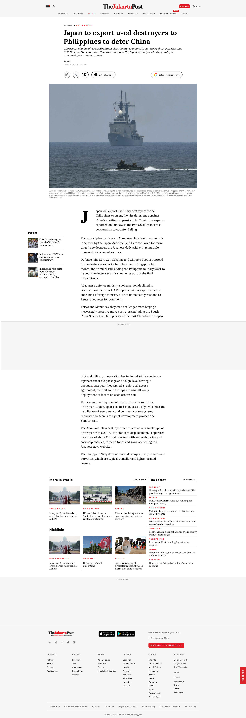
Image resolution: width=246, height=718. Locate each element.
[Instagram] (56, 642)
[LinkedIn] (50, 642)
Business (78, 13)
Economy (76, 660)
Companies (77, 667)
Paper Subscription (128, 706)
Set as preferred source (169, 75)
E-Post (185, 13)
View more (139, 479)
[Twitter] (68, 642)
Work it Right (154, 697)
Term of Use (190, 706)
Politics (50, 660)
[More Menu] (48, 6)
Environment (154, 693)
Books (151, 689)
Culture (152, 654)
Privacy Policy (148, 706)
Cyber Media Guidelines (76, 706)
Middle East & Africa (107, 671)
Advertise (109, 706)
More (176, 672)
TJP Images (179, 692)
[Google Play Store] (126, 634)
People (151, 674)
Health (151, 678)
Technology (153, 671)
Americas (102, 663)
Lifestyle (152, 660)
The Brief (127, 674)
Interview (127, 682)
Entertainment (154, 663)
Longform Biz (180, 663)
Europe (101, 667)
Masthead (55, 706)
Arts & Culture (154, 667)
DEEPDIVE (133, 13)
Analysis (126, 671)
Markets (75, 674)
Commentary (129, 663)
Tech (74, 663)
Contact (96, 706)
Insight (126, 667)
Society (50, 667)
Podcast (126, 685)
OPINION (105, 13)
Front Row (149, 13)
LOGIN (198, 6)
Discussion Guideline (170, 706)
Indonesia (63, 13)
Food (150, 685)
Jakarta (50, 663)
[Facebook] (62, 642)
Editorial (127, 660)
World (91, 13)
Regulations (77, 671)
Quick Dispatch (180, 660)
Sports (177, 688)
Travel (176, 685)
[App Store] (107, 634)
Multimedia (179, 681)
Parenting (152, 682)
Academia (127, 678)
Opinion (127, 654)
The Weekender (168, 13)
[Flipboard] (74, 642)
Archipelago (52, 671)
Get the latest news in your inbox (164, 632)
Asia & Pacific (84, 25)
